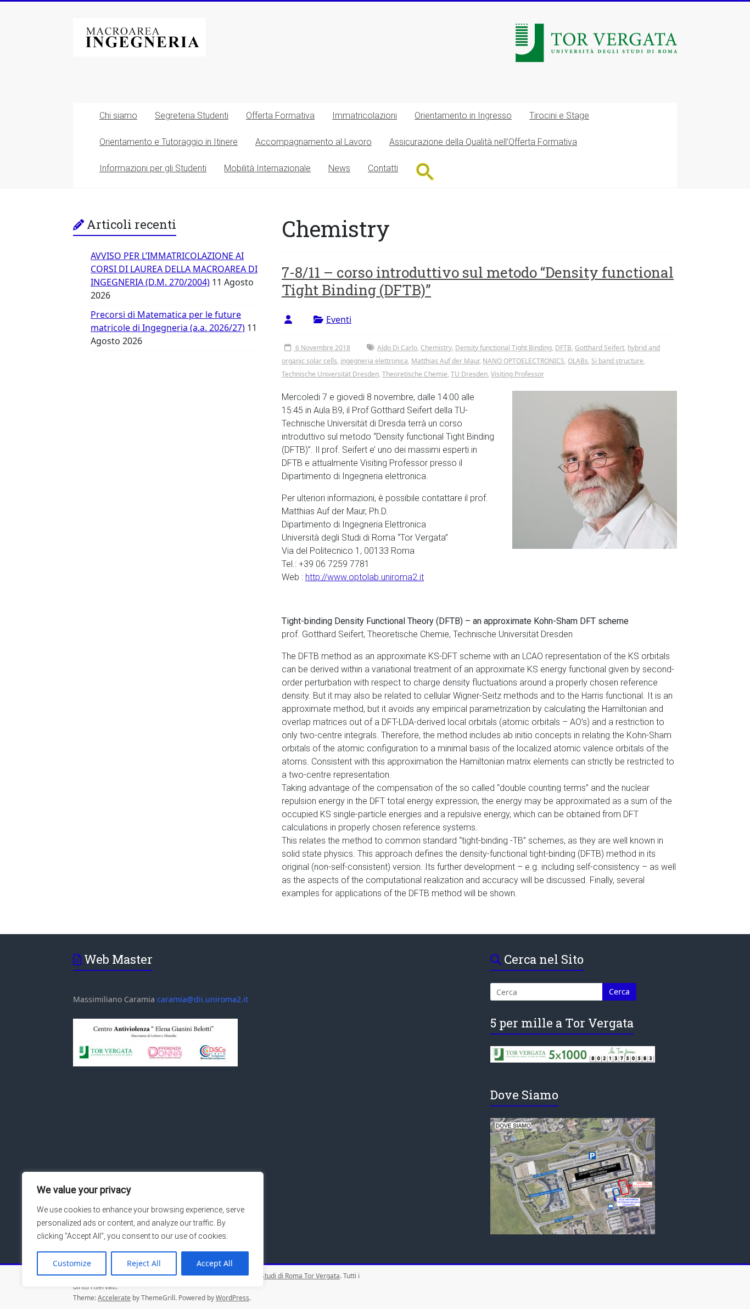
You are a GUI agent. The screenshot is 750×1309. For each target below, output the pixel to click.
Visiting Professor (517, 374)
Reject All (144, 1263)
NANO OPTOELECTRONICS (523, 361)
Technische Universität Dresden (330, 374)
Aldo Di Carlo (397, 347)
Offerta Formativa (280, 115)
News (339, 168)
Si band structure (617, 361)
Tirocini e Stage (559, 115)
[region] (143, 1229)
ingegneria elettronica (374, 361)
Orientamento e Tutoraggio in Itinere (168, 142)
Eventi (338, 319)
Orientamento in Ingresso (463, 115)
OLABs (578, 361)
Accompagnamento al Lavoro (313, 142)
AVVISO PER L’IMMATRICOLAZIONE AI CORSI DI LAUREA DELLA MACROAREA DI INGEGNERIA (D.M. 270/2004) (174, 269)
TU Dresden (469, 374)
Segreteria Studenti (191, 115)
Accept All (215, 1263)
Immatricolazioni (364, 115)
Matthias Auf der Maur (445, 361)
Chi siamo (118, 115)
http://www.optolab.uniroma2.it (364, 577)
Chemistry (436, 347)
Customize (72, 1263)
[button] (425, 171)
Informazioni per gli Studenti (152, 168)
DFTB (563, 347)
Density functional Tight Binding (503, 347)
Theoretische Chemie (414, 374)
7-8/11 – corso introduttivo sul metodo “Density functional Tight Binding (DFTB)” (478, 281)
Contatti (383, 168)
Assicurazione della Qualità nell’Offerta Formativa (483, 142)
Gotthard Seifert (599, 347)
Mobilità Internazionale (267, 168)
